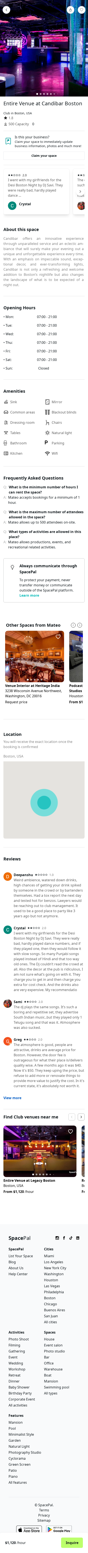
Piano (13, 1476)
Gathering (17, 1351)
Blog (12, 1262)
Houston (51, 1280)
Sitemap (44, 1520)
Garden (15, 1440)
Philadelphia (54, 1292)
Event (13, 1357)
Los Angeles (53, 1262)
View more (12, 1098)
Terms (44, 1510)
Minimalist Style (21, 1434)
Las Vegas (52, 1286)
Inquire (72, 1542)
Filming (14, 1345)
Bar (47, 1357)
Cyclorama (17, 1458)
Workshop (17, 1369)
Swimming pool (56, 1387)
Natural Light (19, 1446)
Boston (50, 1298)
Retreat (15, 1375)
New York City (55, 1268)
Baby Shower (19, 1387)
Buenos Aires (54, 1310)
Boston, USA (13, 756)
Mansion (51, 1381)
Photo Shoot (19, 1339)
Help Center (18, 1274)
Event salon (53, 1345)
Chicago (50, 1304)
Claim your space (44, 156)
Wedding (16, 1363)
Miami (49, 1256)
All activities (18, 1405)
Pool (12, 1428)
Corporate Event (22, 1399)
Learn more (29, 595)
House (49, 1339)
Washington (54, 1274)
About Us (16, 1268)
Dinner (14, 1381)
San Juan (51, 1316)
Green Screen (20, 1464)
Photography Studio (25, 1452)
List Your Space (21, 1256)
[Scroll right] (80, 191)
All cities (50, 1322)
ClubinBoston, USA (17, 113)
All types (50, 1393)
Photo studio (54, 1351)
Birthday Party (20, 1393)
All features (18, 1482)
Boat (47, 1375)
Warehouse (53, 1369)
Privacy (44, 1515)
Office (49, 1363)
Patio (13, 1470)
